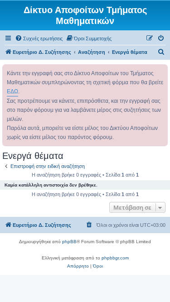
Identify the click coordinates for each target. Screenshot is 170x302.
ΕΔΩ (12, 91)
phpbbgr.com (115, 257)
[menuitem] (39, 38)
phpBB (69, 241)
